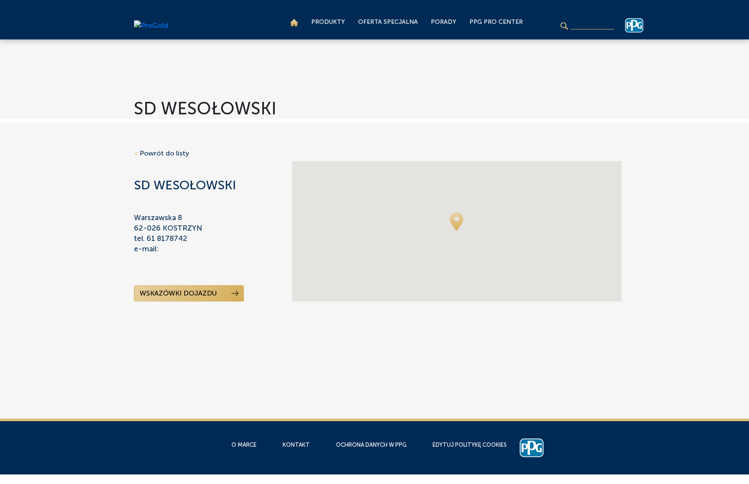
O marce (244, 445)
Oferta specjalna (388, 22)
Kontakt (296, 445)
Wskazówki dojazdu (179, 293)
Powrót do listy (161, 153)
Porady (443, 22)
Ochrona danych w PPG (371, 445)
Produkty (328, 22)
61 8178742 (167, 238)
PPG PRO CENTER (496, 22)
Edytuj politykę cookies (470, 445)
